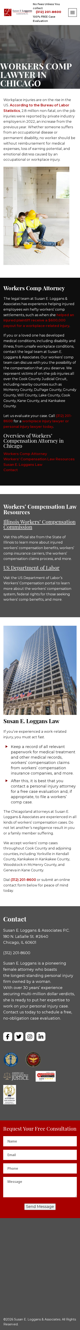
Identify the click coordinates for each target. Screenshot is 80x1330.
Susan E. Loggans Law (22, 465)
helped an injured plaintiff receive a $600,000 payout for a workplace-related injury (38, 320)
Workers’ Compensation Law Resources (39, 459)
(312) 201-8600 (48, 12)
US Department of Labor (31, 568)
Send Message (40, 1206)
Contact (10, 470)
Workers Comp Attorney (25, 454)
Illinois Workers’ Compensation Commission (39, 525)
